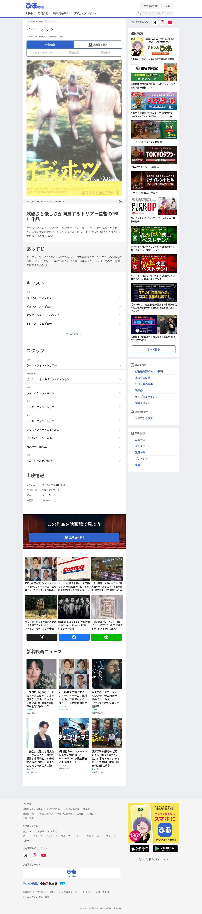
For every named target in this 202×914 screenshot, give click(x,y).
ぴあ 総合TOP (151, 6)
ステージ (37, 835)
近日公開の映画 (144, 384)
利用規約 (87, 892)
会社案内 (27, 892)
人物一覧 (27, 840)
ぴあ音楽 (52, 831)
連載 (137, 465)
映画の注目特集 (65, 813)
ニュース (140, 439)
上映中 (29, 13)
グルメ (90, 835)
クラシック (51, 835)
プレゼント (141, 458)
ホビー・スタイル (106, 835)
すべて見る (153, 349)
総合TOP (27, 831)
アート (26, 835)
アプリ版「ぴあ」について (155, 859)
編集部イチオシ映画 (33, 809)
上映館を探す (100, 44)
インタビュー (142, 446)
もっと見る (72, 334)
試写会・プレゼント (85, 13)
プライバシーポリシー (47, 892)
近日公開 (43, 13)
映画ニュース (46, 813)
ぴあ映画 (42, 21)
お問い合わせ (102, 892)
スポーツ (65, 835)
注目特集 (140, 452)
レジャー (78, 835)
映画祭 (139, 390)
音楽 (167, 6)
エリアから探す (144, 418)
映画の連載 (28, 818)
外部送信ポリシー (70, 892)
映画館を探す (60, 13)
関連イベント (142, 403)
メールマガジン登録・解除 (36, 896)
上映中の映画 (142, 377)
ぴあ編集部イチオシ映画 (149, 371)
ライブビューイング (146, 396)
